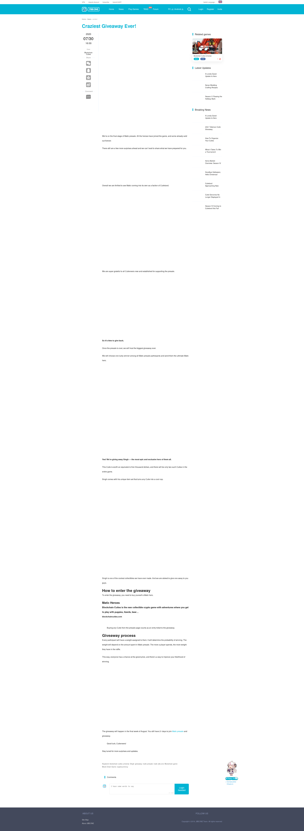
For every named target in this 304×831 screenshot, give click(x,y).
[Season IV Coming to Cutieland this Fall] (197, 207)
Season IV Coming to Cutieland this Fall (213, 207)
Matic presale (177, 731)
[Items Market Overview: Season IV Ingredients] (197, 162)
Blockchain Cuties (88, 53)
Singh (132, 764)
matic (156, 764)
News (89, 19)
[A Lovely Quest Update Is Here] (197, 75)
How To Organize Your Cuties (211, 139)
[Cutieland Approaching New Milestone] (197, 185)
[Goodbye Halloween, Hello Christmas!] (197, 173)
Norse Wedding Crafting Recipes (211, 86)
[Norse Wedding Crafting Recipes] (197, 86)
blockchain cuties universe (119, 764)
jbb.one (161, 764)
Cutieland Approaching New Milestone (211, 184)
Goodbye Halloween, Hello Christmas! (213, 173)
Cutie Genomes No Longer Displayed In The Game (212, 195)
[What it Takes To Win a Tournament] (197, 151)
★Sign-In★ (231, 778)
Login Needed (181, 789)
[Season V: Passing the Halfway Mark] (197, 98)
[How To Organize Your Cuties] (197, 139)
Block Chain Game (109, 767)
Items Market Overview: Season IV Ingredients (213, 162)
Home (84, 19)
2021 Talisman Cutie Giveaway (213, 128)
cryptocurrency (122, 767)
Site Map (85, 820)
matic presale (148, 764)
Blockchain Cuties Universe (202, 56)
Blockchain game (171, 764)
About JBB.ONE (88, 823)
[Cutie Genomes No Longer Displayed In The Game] (197, 196)
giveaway (138, 764)
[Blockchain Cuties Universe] (207, 47)
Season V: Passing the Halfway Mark (213, 97)
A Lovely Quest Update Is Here (211, 75)
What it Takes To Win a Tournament (213, 150)
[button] (220, 2)
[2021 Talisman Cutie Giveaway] (197, 128)
